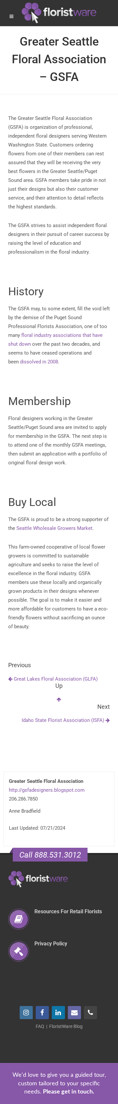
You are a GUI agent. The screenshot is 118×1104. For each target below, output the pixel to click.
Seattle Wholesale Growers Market (54, 528)
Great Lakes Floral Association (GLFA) (55, 679)
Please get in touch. (68, 1092)
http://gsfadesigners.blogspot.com (47, 790)
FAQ (40, 1026)
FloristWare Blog (66, 1026)
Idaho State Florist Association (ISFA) (64, 720)
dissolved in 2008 (39, 362)
